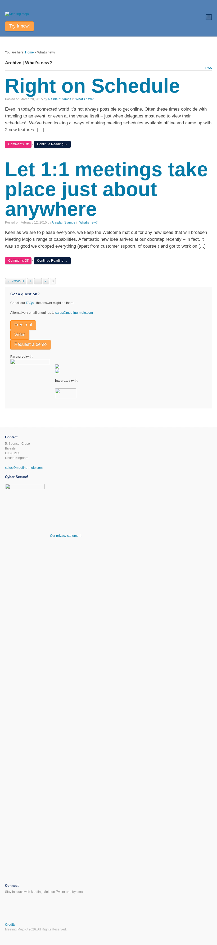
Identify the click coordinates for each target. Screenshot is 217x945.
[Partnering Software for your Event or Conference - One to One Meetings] (17, 14)
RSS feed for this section (208, 68)
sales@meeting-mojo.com (74, 313)
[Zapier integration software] (65, 396)
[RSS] (8, 902)
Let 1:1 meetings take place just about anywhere (106, 189)
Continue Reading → (52, 144)
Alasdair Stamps (59, 99)
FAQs (30, 303)
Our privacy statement (65, 536)
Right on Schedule (92, 86)
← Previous (15, 281)
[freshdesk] (57, 366)
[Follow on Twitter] (209, 925)
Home (29, 52)
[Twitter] (15, 902)
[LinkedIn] (22, 902)
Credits (10, 924)
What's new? (84, 99)
